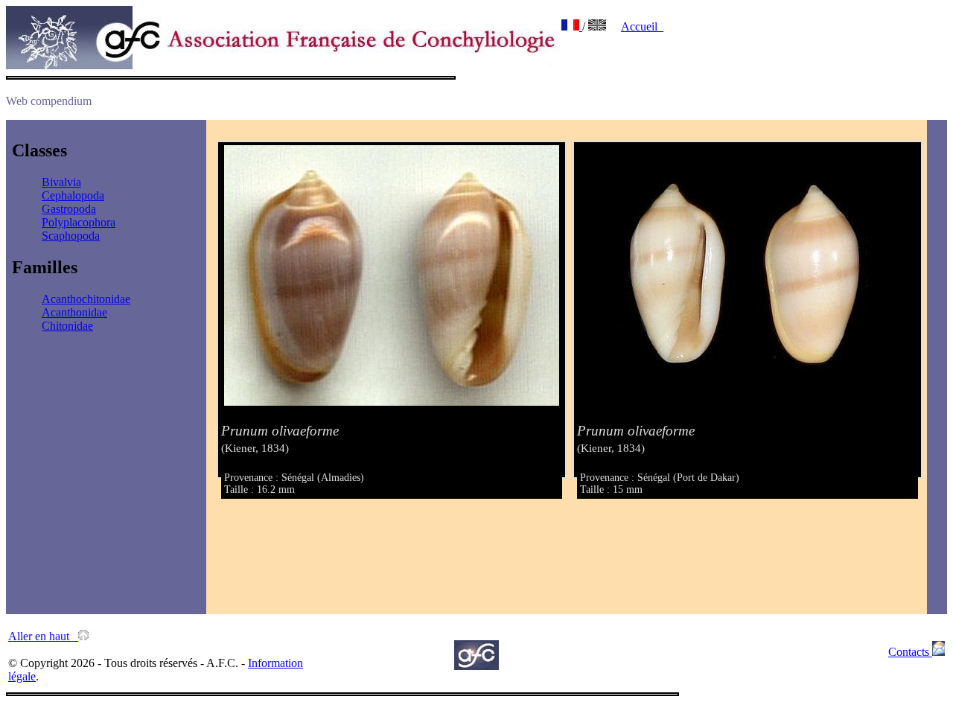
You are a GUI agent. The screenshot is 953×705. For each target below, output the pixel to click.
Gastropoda (69, 208)
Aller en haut (43, 636)
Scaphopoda (71, 235)
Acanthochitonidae (86, 299)
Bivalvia (61, 182)
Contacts (910, 651)
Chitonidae (67, 325)
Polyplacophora (78, 222)
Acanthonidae (74, 312)
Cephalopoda (73, 195)
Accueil (642, 26)
